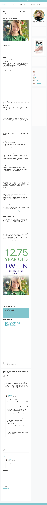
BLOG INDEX (29, 4)
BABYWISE (14, 4)
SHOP (40, 4)
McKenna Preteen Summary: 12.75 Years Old (12, 323)
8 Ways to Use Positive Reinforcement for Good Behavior (12, 365)
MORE (37, 4)
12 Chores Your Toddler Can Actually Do (10, 364)
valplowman (10, 395)
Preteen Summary (6, 363)
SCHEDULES (18, 4)
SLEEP (22, 4)
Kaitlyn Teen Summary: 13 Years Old (11, 325)
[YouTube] (25, 0)
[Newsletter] (27, 0)
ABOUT (43, 4)
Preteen (5, 362)
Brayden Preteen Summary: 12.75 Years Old (12, 322)
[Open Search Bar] (45, 4)
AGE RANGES (33, 4)
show (9, 45)
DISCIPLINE (25, 4)
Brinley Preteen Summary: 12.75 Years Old (12, 324)
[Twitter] (19, 0)
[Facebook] (22, 0)
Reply (7, 435)
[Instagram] (21, 0)
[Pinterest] (24, 0)
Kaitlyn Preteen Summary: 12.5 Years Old (12, 321)
